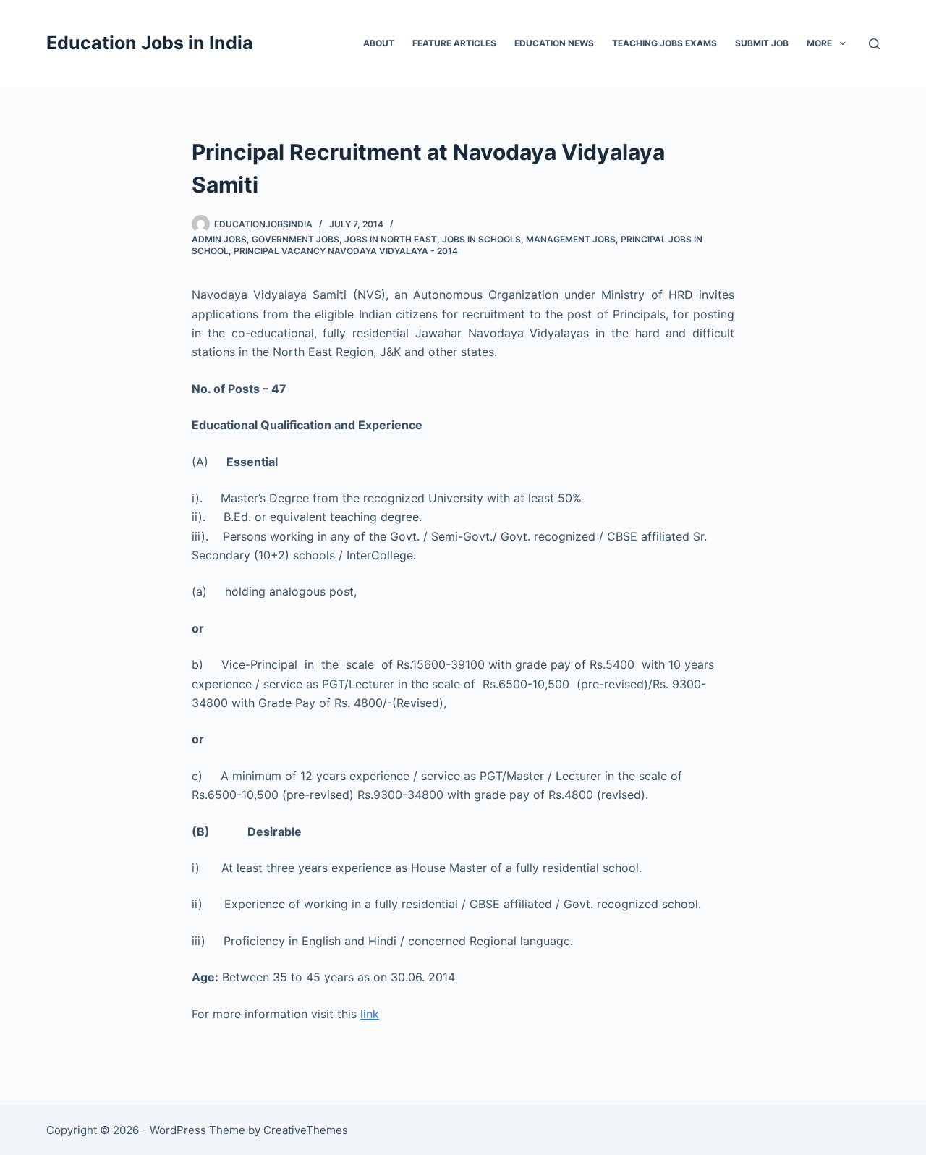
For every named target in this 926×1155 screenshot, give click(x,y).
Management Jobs (571, 239)
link (369, 1014)
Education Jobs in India (149, 43)
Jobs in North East (390, 239)
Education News (554, 43)
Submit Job (762, 43)
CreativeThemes (305, 1130)
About (378, 43)
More (819, 43)
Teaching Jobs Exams (664, 43)
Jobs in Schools (481, 239)
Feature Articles (454, 43)
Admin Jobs (219, 239)
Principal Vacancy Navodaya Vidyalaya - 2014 (346, 250)
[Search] (874, 43)
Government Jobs (295, 239)
